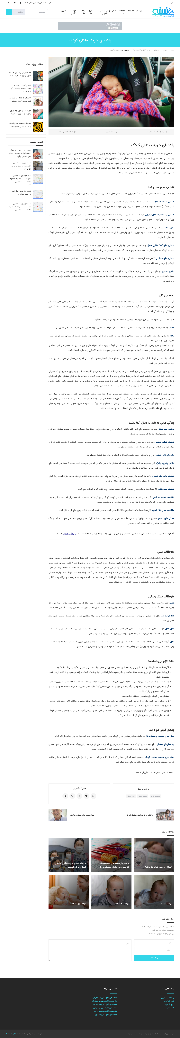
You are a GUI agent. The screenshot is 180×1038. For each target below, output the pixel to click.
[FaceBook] (20, 3)
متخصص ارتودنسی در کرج (106, 1014)
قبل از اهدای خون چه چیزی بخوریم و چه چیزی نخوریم (20, 112)
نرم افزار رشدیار (69, 533)
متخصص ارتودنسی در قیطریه (105, 1004)
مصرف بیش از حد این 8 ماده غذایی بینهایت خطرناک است (20, 74)
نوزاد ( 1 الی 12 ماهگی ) (141, 50)
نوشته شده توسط (64, 132)
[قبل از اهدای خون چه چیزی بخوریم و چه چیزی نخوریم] (38, 114)
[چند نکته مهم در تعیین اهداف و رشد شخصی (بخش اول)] (38, 127)
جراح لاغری (169, 1004)
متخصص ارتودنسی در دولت (105, 1011)
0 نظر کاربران (110, 132)
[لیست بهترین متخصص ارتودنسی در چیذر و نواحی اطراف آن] (38, 166)
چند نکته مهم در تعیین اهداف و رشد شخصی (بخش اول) (20, 125)
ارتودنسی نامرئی (167, 997)
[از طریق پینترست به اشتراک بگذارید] (72, 796)
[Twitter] (15, 3)
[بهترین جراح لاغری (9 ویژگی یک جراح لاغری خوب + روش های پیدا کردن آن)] (38, 154)
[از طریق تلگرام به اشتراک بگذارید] (65, 796)
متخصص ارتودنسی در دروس (105, 1007)
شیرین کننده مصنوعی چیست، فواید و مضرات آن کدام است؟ (21, 88)
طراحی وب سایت (35, 1033)
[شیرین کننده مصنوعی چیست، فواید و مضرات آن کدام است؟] (38, 89)
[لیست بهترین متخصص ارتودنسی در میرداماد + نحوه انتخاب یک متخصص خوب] (38, 207)
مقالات (165, 50)
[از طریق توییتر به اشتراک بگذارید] (86, 796)
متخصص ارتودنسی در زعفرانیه (104, 997)
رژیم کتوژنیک (169, 1001)
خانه (172, 50)
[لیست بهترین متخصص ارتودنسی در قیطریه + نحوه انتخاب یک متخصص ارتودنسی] (38, 179)
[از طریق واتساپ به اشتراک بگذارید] (93, 796)
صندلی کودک (143, 796)
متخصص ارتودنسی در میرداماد (104, 1001)
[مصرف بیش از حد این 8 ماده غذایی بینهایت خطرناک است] (38, 76)
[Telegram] (9, 3)
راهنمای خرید (155, 796)
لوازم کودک (131, 796)
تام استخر (170, 1007)
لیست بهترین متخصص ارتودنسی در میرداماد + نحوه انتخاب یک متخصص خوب (20, 206)
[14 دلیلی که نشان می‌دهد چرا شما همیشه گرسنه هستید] (38, 101)
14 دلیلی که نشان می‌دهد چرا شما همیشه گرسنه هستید (20, 99)
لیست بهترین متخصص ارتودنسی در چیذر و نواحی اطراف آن (21, 166)
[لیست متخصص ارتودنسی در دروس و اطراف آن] (38, 194)
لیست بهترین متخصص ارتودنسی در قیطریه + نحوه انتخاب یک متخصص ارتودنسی (20, 180)
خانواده (156, 50)
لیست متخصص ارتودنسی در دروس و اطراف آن (20, 193)
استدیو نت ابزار (12, 1033)
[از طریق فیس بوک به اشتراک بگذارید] (79, 796)
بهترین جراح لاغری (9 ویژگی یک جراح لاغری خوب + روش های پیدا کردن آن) (20, 153)
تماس (172, 2)
